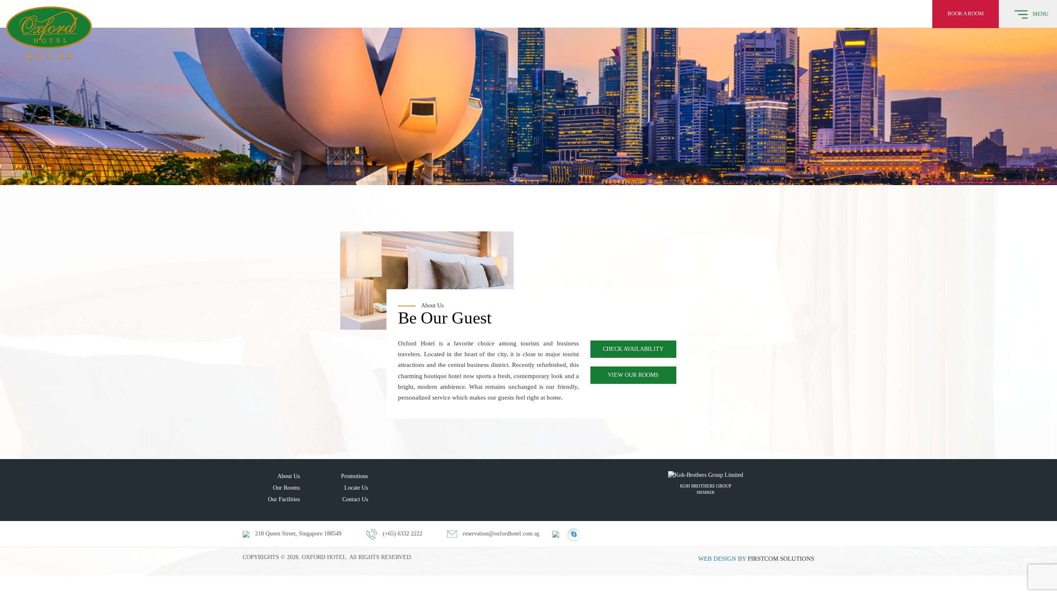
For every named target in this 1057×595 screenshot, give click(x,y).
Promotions (354, 476)
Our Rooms (286, 488)
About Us (288, 476)
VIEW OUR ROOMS (633, 375)
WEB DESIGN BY (722, 558)
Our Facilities (284, 499)
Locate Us (356, 488)
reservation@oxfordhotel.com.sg (501, 534)
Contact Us (355, 499)
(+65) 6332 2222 (402, 534)
